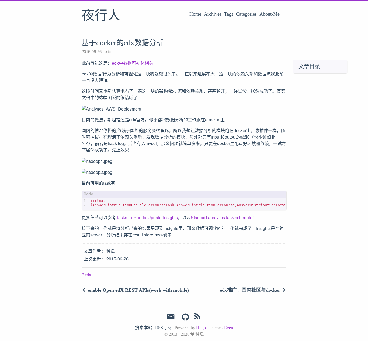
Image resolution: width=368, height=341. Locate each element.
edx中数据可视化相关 (132, 63)
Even (228, 327)
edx (107, 51)
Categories (246, 14)
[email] (171, 317)
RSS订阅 (163, 327)
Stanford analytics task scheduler (222, 217)
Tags (228, 14)
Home (195, 14)
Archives (212, 14)
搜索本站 (143, 327)
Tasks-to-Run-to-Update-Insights (147, 217)
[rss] (197, 317)
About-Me (269, 14)
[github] (185, 317)
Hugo (201, 327)
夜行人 (101, 15)
